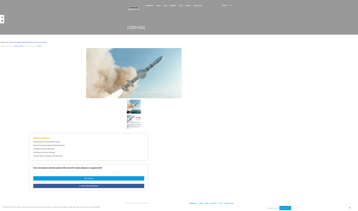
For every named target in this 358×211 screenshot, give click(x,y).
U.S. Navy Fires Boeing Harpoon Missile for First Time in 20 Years (27, 42)
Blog (181, 5)
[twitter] (2, 17)
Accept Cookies (285, 208)
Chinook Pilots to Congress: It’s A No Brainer (48, 156)
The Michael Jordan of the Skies (44, 149)
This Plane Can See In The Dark (44, 152)
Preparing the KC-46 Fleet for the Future (46, 142)
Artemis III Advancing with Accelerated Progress (49, 145)
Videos (188, 5)
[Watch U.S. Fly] (134, 7)
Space (158, 5)
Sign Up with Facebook (89, 186)
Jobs (165, 5)
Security (173, 5)
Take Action (197, 5)
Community (149, 5)
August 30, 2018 (18, 46)
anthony (39, 46)
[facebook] (2, 21)
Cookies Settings (272, 208)
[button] (349, 208)
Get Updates (88, 178)
